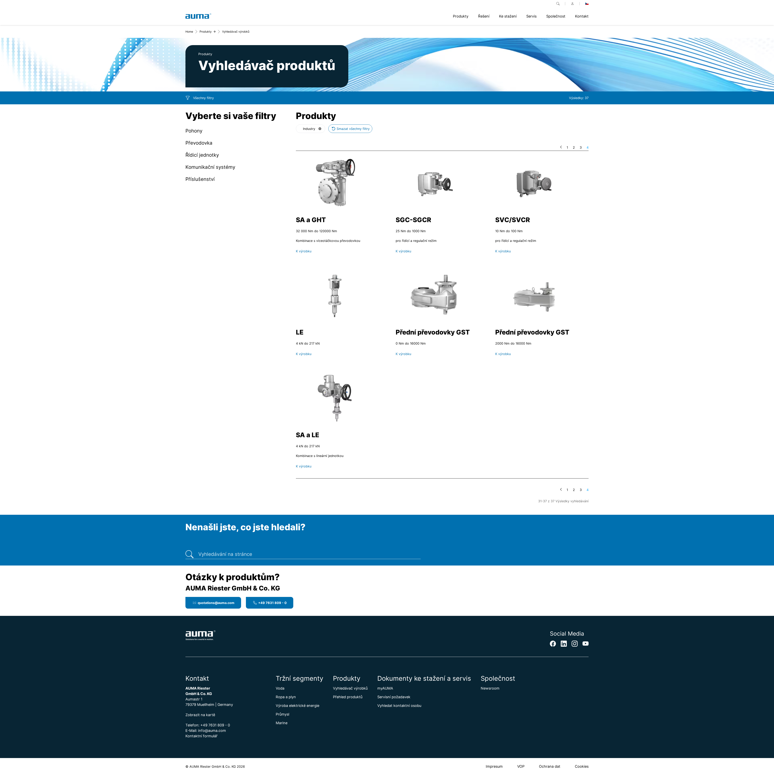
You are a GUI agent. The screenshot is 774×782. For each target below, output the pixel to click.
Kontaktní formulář (201, 736)
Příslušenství (200, 179)
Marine (281, 723)
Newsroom (490, 688)
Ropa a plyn (286, 697)
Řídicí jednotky (202, 155)
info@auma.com (212, 730)
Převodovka (198, 143)
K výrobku (303, 251)
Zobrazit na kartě (200, 715)
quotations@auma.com (216, 603)
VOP (520, 766)
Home (189, 31)
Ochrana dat (549, 766)
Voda (280, 688)
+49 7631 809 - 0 (272, 603)
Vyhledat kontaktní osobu (399, 705)
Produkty (206, 31)
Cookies (582, 766)
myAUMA (385, 688)
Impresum (494, 766)
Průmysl (282, 714)
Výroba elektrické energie (297, 705)
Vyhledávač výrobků (350, 688)
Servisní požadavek (393, 697)
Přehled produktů (347, 697)
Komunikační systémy (210, 167)
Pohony (193, 131)
